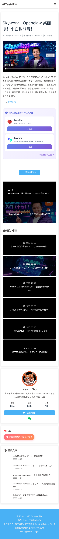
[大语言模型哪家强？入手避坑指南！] (8, 457)
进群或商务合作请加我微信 (20, 437)
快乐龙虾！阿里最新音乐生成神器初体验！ (31, 495)
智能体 (49, 36)
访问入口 (12, 102)
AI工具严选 (28, 113)
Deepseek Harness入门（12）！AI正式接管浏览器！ (34, 485)
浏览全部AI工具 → (47, 155)
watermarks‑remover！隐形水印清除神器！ (32, 475)
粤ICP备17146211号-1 (29, 531)
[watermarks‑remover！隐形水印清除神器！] (8, 476)
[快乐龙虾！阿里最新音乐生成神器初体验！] (8, 497)
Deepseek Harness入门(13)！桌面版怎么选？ (33, 465)
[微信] (29, 418)
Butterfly (37, 520)
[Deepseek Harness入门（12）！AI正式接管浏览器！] (8, 486)
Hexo (25, 520)
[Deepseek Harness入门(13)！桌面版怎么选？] (8, 467)
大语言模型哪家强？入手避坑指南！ (28, 456)
